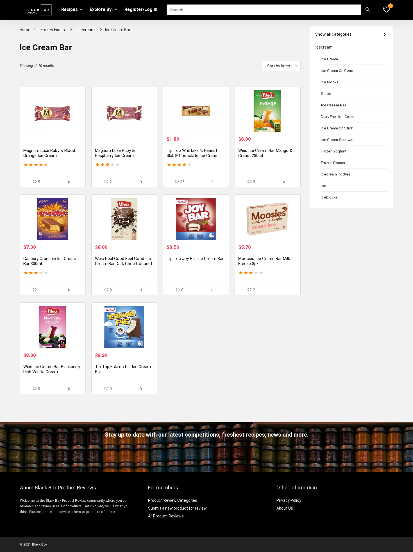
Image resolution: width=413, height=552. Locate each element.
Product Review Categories (172, 500)
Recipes (69, 9)
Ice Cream (329, 59)
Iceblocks (329, 197)
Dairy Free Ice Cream (338, 116)
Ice (323, 185)
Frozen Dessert (334, 162)
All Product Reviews (166, 516)
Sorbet (327, 93)
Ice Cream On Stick (337, 128)
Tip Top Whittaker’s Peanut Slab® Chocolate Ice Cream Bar (193, 155)
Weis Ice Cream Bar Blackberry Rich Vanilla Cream (51, 369)
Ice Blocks (330, 82)
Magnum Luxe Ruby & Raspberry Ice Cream (115, 153)
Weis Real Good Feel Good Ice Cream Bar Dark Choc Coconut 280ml (123, 263)
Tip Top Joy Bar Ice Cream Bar (195, 258)
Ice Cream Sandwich (338, 139)
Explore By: (101, 9)
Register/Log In (140, 9)
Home (25, 30)
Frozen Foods (53, 30)
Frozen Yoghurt (333, 151)
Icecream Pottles (335, 174)
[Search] (367, 9)
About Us (284, 508)
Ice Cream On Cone (337, 70)
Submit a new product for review (177, 508)
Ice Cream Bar (333, 105)
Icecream (86, 30)
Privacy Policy (288, 500)
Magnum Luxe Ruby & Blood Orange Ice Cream (49, 153)
